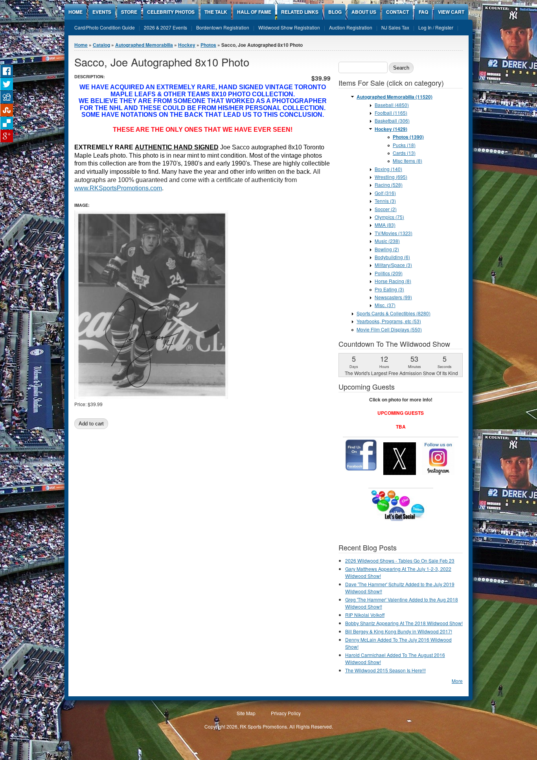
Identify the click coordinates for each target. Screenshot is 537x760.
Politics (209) (389, 273)
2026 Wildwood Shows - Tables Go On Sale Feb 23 (399, 560)
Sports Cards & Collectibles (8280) (393, 313)
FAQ (423, 11)
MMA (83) (385, 224)
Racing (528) (389, 184)
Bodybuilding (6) (392, 257)
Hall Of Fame (254, 11)
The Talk (215, 11)
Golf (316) (385, 193)
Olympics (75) (389, 216)
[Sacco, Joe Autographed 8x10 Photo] (151, 397)
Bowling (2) (387, 249)
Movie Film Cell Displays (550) (389, 329)
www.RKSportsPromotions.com (118, 188)
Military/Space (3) (393, 264)
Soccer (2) (386, 209)
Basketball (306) (392, 120)
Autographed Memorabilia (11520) (394, 96)
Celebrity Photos (171, 11)
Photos (208, 44)
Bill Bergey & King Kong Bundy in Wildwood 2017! (398, 631)
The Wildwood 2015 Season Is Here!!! (385, 670)
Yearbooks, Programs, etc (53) (389, 321)
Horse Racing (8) (393, 281)
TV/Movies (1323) (393, 233)
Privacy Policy (286, 713)
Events (101, 11)
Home (75, 11)
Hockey (186, 44)
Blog (335, 11)
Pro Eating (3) (389, 289)
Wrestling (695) (391, 176)
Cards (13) (404, 152)
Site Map (246, 713)
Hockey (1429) (391, 128)
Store (129, 11)
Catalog (101, 44)
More (457, 680)
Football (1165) (391, 112)
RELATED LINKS (299, 11)
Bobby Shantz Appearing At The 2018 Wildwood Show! (404, 623)
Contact (397, 11)
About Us (363, 11)
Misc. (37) (385, 305)
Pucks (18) (404, 145)
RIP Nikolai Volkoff (364, 614)
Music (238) (387, 240)
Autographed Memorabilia (144, 44)
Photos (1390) (408, 136)
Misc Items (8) (407, 160)
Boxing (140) (388, 169)
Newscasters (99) (393, 297)
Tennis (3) (385, 200)
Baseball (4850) (392, 104)
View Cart (451, 11)
